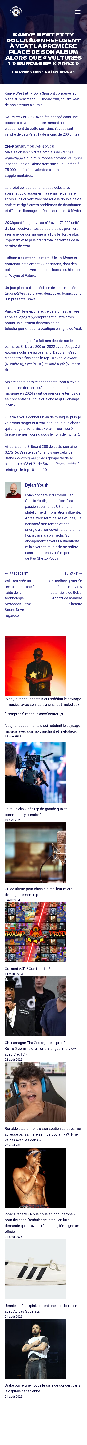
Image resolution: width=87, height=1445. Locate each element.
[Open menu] (78, 12)
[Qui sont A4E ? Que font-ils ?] (43, 932)
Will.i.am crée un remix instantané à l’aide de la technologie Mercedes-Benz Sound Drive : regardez (19, 595)
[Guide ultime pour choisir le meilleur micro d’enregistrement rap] (43, 852)
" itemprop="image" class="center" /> (34, 714)
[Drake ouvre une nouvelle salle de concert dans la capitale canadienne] (43, 1349)
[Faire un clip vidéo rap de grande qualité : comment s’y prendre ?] (43, 772)
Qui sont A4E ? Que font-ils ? (27, 969)
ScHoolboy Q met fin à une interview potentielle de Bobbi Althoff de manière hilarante (65, 589)
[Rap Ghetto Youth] (16, 12)
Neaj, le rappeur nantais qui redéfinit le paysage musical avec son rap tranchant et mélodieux (43, 702)
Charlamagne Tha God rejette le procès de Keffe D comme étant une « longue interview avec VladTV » (40, 1048)
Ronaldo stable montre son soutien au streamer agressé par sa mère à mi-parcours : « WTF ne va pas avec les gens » (43, 1134)
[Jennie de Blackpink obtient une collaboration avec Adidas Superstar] (43, 1269)
